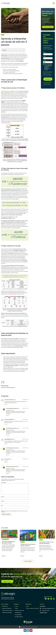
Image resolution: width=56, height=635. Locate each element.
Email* (44, 56)
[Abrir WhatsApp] (53, 632)
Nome (2, 496)
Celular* (44, 60)
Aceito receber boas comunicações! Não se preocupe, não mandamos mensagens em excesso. (48, 67)
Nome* (44, 52)
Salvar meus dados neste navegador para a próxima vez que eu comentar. (14, 511)
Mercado (3, 539)
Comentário (4, 482)
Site (2, 505)
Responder (5, 404)
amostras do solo (19, 59)
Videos (7, 539)
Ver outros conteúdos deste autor (8, 387)
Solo (2, 34)
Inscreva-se (48, 79)
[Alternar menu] (53, 3)
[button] (23, 50)
